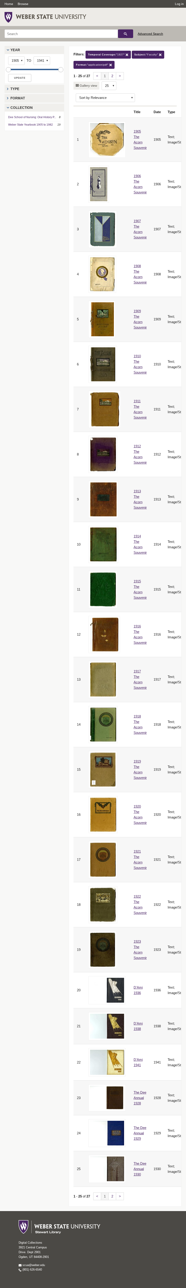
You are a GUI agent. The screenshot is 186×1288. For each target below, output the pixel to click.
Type (14, 89)
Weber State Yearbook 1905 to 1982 (30, 124)
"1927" (107, 54)
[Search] (125, 33)
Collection (21, 108)
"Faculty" (146, 54)
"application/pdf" (92, 64)
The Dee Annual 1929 (140, 1133)
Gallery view (88, 85)
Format (17, 98)
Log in (179, 4)
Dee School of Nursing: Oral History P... (32, 117)
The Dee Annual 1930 (140, 1169)
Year (15, 50)
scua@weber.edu (33, 1265)
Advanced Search (150, 34)
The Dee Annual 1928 (140, 1097)
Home (9, 4)
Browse (23, 4)
